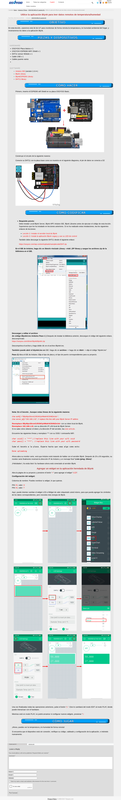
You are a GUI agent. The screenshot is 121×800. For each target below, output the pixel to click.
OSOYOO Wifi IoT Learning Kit (36, 10)
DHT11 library (21, 79)
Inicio (28, 2)
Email (11, 775)
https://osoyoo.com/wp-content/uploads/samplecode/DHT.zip (43, 244)
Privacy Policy (52, 799)
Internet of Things (22, 10)
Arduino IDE (20, 71)
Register (109, 1)
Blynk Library (21, 74)
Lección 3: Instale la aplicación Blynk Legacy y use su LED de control (50, 236)
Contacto (61, 2)
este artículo (69, 429)
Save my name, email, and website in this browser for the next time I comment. (33, 781)
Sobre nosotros (31, 6)
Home (15, 10)
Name (11, 771)
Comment (12, 756)
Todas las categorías (39, 2)
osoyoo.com (31, 744)
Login (100, 1)
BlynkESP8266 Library (24, 77)
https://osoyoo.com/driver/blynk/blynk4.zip (28, 341)
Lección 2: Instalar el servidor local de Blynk (40, 233)
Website (11, 778)
